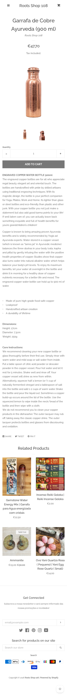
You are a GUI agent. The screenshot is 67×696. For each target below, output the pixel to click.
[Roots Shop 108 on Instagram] (40, 631)
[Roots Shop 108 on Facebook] (27, 631)
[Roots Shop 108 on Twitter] (21, 631)
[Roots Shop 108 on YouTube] (46, 631)
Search (33, 655)
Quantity (6, 147)
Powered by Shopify (49, 678)
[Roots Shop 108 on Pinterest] (34, 631)
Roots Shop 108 (33, 6)
